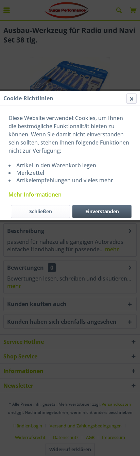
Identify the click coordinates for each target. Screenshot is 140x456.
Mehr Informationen (35, 194)
